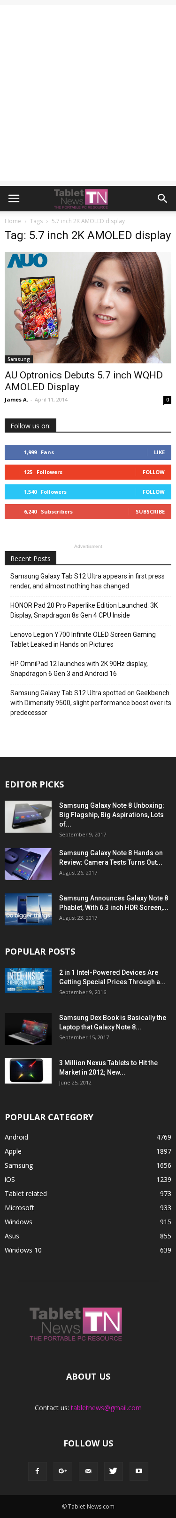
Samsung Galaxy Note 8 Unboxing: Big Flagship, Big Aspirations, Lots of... (111, 815)
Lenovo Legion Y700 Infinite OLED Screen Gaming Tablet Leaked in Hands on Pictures (83, 639)
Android (16, 1136)
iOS (10, 1179)
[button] (163, 198)
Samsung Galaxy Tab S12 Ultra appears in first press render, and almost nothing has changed (87, 581)
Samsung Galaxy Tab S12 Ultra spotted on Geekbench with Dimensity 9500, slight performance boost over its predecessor (90, 702)
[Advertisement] (88, 93)
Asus (12, 1235)
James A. (16, 399)
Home (13, 221)
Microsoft (19, 1207)
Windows (18, 1221)
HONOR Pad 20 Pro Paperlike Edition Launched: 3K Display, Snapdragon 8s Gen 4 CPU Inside (84, 610)
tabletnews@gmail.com (106, 1407)
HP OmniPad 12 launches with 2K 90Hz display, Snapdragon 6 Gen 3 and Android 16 (79, 668)
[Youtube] (139, 1471)
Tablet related (26, 1193)
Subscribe (150, 511)
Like (159, 452)
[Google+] (63, 1471)
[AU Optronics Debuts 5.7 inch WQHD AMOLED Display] (88, 307)
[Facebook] (37, 1471)
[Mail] (88, 1471)
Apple (13, 1151)
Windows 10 (23, 1249)
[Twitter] (113, 1471)
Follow (154, 471)
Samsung (19, 359)
